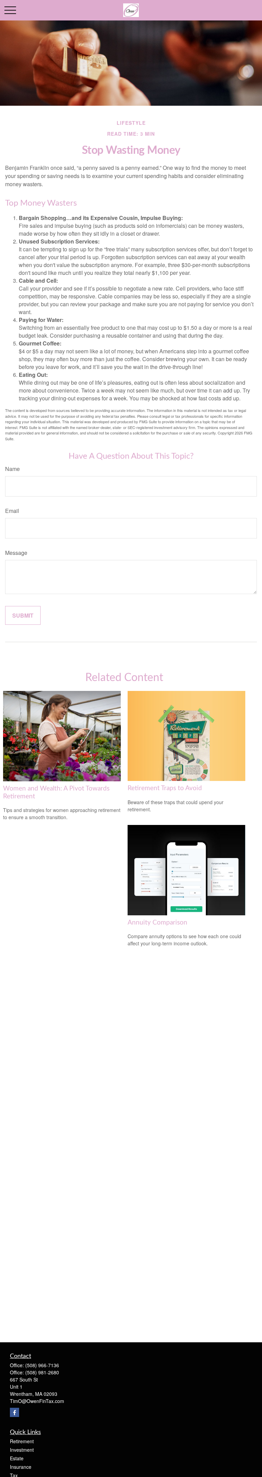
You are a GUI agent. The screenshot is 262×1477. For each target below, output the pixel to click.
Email (12, 511)
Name (12, 469)
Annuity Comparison (157, 922)
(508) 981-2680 (42, 1372)
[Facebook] (14, 1412)
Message (16, 553)
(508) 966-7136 (42, 1365)
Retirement (22, 1441)
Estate (17, 1458)
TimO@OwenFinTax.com (37, 1401)
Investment (22, 1449)
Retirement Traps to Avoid (165, 788)
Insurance (20, 1466)
